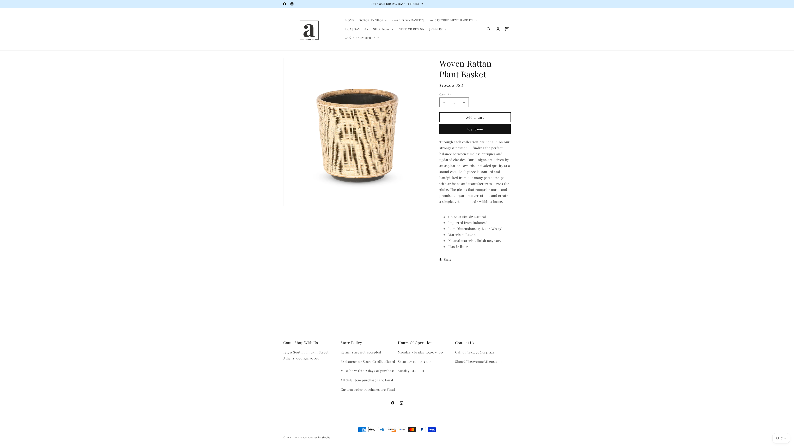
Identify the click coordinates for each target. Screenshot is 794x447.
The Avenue (300, 437)
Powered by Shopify (318, 437)
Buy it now (475, 129)
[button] (373, 20)
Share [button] (448, 259)
